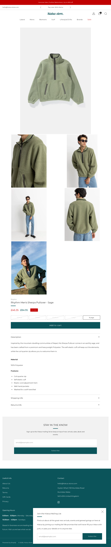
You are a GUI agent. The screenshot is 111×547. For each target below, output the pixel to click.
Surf (53, 20)
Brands (80, 20)
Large (73, 318)
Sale (89, 19)
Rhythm (14, 299)
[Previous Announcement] (40, 7)
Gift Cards (6, 497)
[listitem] (55, 2)
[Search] (105, 13)
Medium (55, 318)
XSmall (19, 318)
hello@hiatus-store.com (10, 7)
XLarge (91, 318)
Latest (22, 20)
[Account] (93, 13)
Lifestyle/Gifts (66, 20)
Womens (43, 20)
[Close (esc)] (102, 511)
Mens (32, 20)
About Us (6, 483)
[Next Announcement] (70, 7)
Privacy (5, 501)
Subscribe (92, 536)
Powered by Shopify (9, 542)
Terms (4, 492)
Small (37, 318)
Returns (5, 488)
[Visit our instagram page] (58, 502)
